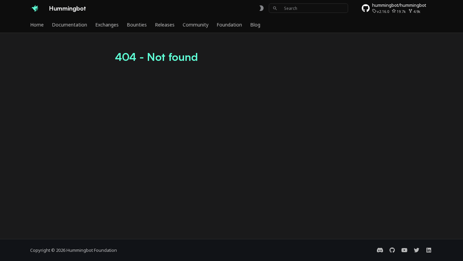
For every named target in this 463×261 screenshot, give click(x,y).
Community (195, 25)
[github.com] (392, 250)
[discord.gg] (380, 250)
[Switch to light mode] (261, 8)
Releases (165, 25)
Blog (255, 25)
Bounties (137, 25)
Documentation (69, 25)
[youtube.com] (404, 250)
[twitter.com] (416, 250)
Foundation (229, 25)
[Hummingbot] (34, 8)
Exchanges (107, 25)
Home (37, 25)
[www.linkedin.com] (428, 250)
